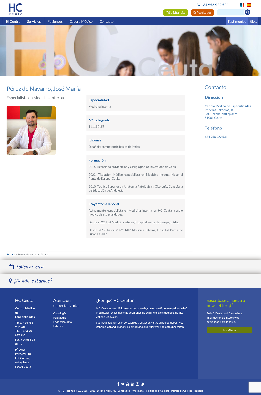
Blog (253, 21)
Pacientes (55, 21)
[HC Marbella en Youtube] (128, 384)
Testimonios (236, 21)
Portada (11, 254)
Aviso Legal (138, 390)
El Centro (13, 21)
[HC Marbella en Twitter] (123, 384)
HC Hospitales (69, 390)
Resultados (203, 12)
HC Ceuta (24, 300)
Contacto (106, 21)
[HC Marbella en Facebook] (118, 384)
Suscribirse (229, 330)
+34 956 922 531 (215, 4)
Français (198, 390)
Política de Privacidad (157, 390)
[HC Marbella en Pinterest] (142, 384)
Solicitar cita (177, 12)
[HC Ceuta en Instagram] (137, 384)
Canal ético (124, 390)
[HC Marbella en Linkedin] (132, 384)
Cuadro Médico (81, 21)
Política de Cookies (181, 390)
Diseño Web (104, 390)
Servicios (34, 21)
